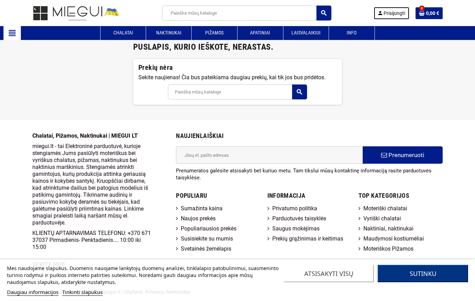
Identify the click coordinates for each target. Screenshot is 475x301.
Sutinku (423, 273)
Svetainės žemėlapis (206, 248)
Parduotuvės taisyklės (299, 218)
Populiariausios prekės (208, 228)
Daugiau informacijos (32, 291)
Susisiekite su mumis (207, 238)
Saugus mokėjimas (296, 228)
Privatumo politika (294, 208)
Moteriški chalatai (385, 208)
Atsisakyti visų (328, 273)
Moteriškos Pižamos (388, 248)
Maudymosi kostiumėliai (393, 238)
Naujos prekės (198, 218)
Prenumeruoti (405, 155)
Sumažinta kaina (202, 208)
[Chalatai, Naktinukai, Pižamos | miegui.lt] (67, 12)
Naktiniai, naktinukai (388, 228)
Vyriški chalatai (382, 218)
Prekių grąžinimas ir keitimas (307, 238)
